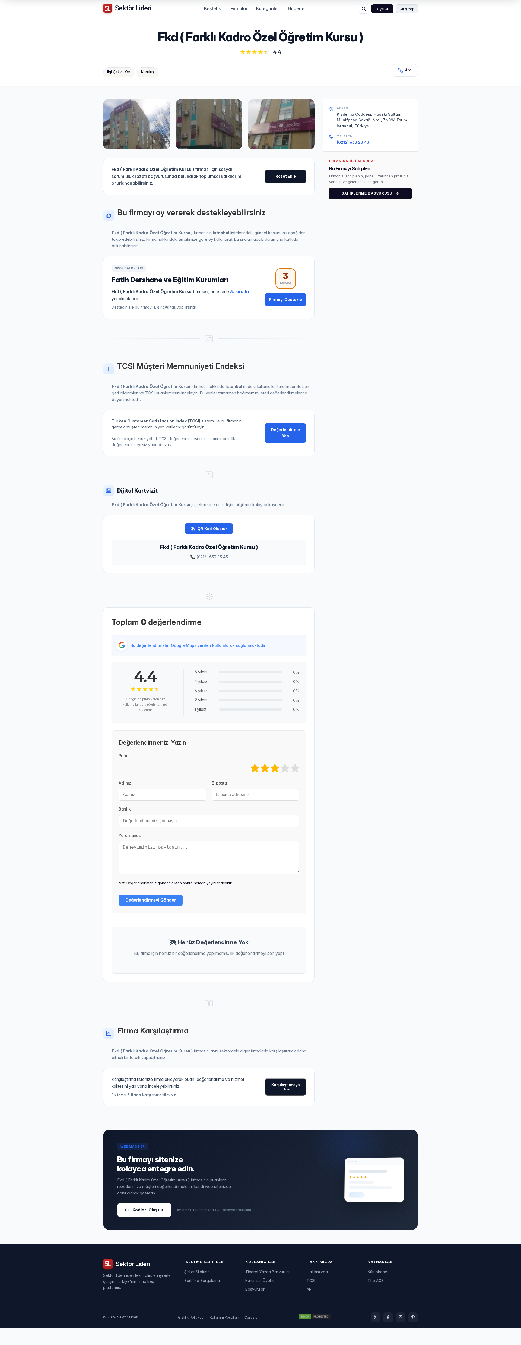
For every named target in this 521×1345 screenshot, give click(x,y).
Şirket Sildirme (197, 1271)
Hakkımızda (317, 1271)
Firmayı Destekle (285, 299)
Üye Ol (382, 9)
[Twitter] (375, 1317)
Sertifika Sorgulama (202, 1280)
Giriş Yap (406, 9)
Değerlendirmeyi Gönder (150, 900)
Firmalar (238, 8)
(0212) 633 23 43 (353, 142)
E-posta (219, 783)
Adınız (125, 783)
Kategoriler (267, 8)
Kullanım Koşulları (224, 1317)
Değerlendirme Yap (285, 432)
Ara (408, 70)
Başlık (125, 809)
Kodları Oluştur (148, 1209)
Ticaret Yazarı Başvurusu (268, 1271)
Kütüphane (377, 1271)
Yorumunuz (130, 835)
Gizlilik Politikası (191, 1317)
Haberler (297, 8)
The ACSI (376, 1280)
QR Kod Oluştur (212, 528)
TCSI (311, 1280)
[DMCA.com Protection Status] (314, 1317)
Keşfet (210, 8)
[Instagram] (400, 1317)
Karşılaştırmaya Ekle (285, 1087)
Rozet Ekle (285, 176)
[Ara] (363, 9)
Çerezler (251, 1317)
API (309, 1289)
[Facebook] (388, 1317)
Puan (124, 755)
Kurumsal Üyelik (259, 1280)
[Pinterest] (413, 1317)
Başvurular (255, 1289)
